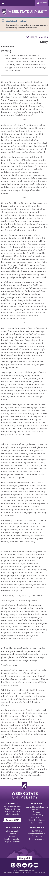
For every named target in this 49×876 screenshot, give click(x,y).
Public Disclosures (36, 839)
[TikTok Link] (30, 865)
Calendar (12, 833)
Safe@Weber (37, 831)
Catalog (12, 836)
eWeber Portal (36, 823)
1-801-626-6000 (12, 811)
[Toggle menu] (3, 2)
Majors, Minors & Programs (37, 807)
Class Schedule (12, 831)
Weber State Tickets (37, 820)
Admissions (36, 809)
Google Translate (39, 872)
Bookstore (37, 812)
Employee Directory (12, 839)
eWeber (43, 2)
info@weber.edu (12, 814)
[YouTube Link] (36, 865)
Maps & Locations (12, 841)
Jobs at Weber (37, 817)
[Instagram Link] (18, 865)
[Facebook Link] (13, 865)
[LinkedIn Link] (24, 865)
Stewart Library (37, 815)
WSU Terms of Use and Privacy (24, 870)
